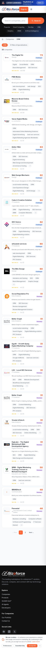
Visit (39, 3)
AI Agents (5, 604)
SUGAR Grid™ (7, 601)
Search (37, 21)
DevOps (31, 27)
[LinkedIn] (9, 632)
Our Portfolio (6, 617)
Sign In (24, 9)
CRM (39, 27)
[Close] (39, 645)
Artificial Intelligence (32, 31)
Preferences (7, 646)
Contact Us (6, 621)
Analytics (10, 31)
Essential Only (20, 646)
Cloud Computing (18, 27)
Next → (31, 532)
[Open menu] (31, 9)
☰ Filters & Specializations (18, 45)
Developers (6, 608)
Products (5, 598)
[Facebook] (4, 632)
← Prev (14, 532)
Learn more (36, 642)
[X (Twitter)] (15, 632)
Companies (10, 39)
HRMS (19, 31)
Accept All (32, 646)
